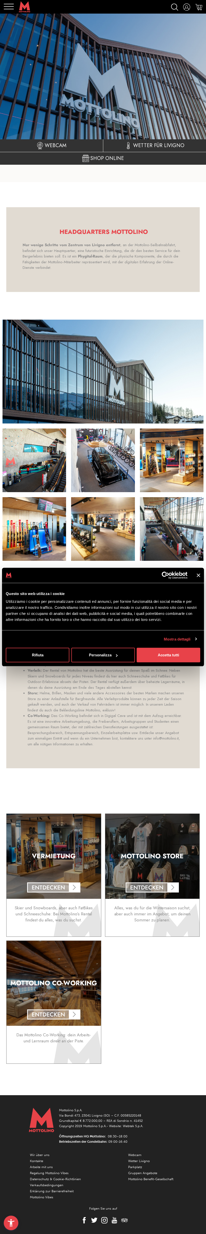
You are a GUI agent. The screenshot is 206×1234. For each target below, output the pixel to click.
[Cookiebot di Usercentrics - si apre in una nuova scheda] (165, 575)
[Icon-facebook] (83, 1220)
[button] (11, 1223)
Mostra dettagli (177, 639)
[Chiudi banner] (198, 575)
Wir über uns (39, 1155)
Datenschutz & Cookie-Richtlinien (55, 1179)
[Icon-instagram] (103, 1220)
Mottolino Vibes (41, 1197)
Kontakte (36, 1161)
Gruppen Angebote (142, 1173)
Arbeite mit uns (41, 1167)
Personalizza (100, 655)
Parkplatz (135, 1167)
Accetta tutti (168, 655)
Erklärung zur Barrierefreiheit (52, 1191)
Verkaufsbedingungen (46, 1185)
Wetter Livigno (139, 1161)
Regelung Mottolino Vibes (49, 1173)
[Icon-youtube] (113, 1220)
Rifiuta (37, 655)
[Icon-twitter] (93, 1220)
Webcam (134, 1155)
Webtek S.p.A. (133, 1126)
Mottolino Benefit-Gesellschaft (150, 1179)
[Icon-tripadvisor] (123, 1220)
